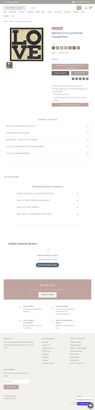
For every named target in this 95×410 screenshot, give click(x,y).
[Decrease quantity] (62, 59)
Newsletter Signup (48, 363)
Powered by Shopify (9, 398)
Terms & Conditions (76, 363)
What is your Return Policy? (21, 126)
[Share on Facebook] (80, 78)
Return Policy (74, 354)
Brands (6, 16)
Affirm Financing (75, 342)
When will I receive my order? (22, 140)
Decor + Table (40, 12)
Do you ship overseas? (18, 153)
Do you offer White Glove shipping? (25, 146)
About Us (45, 342)
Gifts (83, 12)
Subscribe (11, 387)
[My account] (86, 8)
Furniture (12, 12)
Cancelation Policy (76, 351)
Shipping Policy (75, 357)
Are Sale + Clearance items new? (34, 214)
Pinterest (45, 360)
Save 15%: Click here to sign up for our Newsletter (70, 67)
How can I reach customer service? (36, 193)
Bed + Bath (57, 12)
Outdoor (67, 12)
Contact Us (46, 345)
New (5, 12)
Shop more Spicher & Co (70, 105)
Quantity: (55, 59)
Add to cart (60, 73)
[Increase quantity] (71, 59)
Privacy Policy (74, 360)
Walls (50, 12)
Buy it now (80, 73)
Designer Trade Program (78, 348)
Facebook (45, 354)
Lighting (30, 12)
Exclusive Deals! (82, 2)
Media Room (46, 351)
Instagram (45, 357)
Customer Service (48, 348)
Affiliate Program (75, 345)
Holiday (75, 12)
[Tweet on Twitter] (83, 78)
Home (5, 21)
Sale (12, 16)
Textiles (22, 12)
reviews (28, 328)
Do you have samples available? (34, 200)
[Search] (79, 8)
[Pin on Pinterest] (73, 78)
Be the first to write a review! (47, 265)
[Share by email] (87, 78)
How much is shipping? (18, 133)
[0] (90, 8)
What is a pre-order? (28, 207)
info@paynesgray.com (63, 314)
